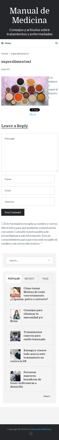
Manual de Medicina (30, 15)
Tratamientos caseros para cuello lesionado (34, 336)
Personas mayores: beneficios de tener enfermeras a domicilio (25, 379)
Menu (8, 43)
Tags (45, 278)
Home (4, 53)
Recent (29, 278)
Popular (14, 278)
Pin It (33, 114)
